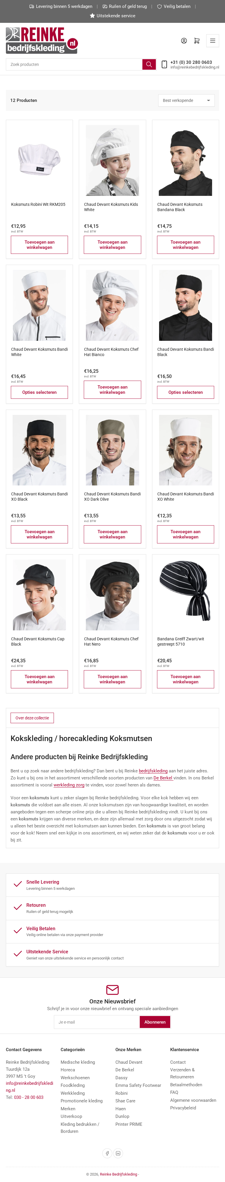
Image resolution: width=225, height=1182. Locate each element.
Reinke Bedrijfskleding (118, 1174)
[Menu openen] (212, 40)
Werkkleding (73, 1093)
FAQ (174, 1092)
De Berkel (163, 778)
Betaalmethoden (186, 1084)
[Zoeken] (149, 64)
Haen (120, 1108)
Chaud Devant (128, 1062)
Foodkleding (73, 1085)
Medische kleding (78, 1062)
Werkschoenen (75, 1077)
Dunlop (122, 1116)
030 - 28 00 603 (28, 1097)
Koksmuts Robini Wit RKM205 (38, 204)
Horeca (68, 1069)
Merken (68, 1108)
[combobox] (81, 64)
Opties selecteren (39, 392)
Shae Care (125, 1101)
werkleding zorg (69, 785)
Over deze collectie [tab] (32, 718)
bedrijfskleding (153, 771)
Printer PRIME (128, 1124)
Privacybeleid (183, 1108)
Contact (178, 1062)
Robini (121, 1093)
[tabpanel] (112, 789)
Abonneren (155, 1022)
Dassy (121, 1077)
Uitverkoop (71, 1116)
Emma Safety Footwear (138, 1085)
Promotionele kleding (82, 1101)
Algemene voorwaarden (193, 1100)
